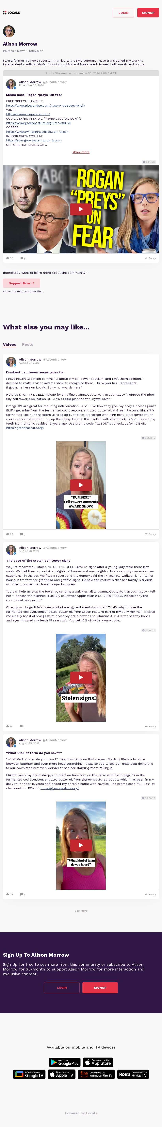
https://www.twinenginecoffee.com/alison (37, 132)
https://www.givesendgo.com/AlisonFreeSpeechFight (45, 105)
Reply (152, 258)
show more (81, 152)
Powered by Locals (81, 1113)
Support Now (19, 283)
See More (81, 910)
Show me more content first (23, 291)
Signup (148, 13)
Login (124, 13)
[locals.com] (11, 12)
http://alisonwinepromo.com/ (28, 114)
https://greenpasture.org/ (25, 428)
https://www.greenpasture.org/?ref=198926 (38, 123)
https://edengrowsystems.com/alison (34, 140)
